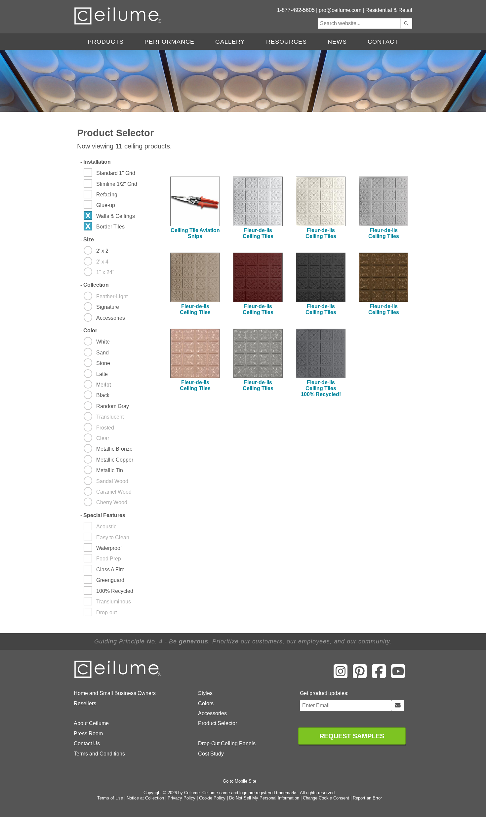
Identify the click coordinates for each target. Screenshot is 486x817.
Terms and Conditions (99, 753)
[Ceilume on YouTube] (398, 675)
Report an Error (367, 798)
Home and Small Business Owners (115, 693)
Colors (206, 703)
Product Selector (217, 723)
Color (88, 330)
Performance (169, 41)
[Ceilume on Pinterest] (360, 675)
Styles (205, 693)
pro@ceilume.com (340, 10)
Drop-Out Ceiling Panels (227, 743)
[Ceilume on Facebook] (379, 675)
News (337, 41)
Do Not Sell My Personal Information (264, 798)
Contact (383, 41)
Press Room (88, 733)
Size (87, 239)
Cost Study (211, 753)
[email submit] (398, 705)
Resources (286, 41)
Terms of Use (110, 798)
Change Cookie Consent (326, 798)
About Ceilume (91, 723)
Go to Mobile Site (239, 781)
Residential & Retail (388, 10)
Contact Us (87, 743)
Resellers (85, 703)
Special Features (102, 515)
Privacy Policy (181, 798)
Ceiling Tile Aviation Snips (195, 233)
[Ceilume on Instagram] (340, 675)
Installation (95, 162)
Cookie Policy (212, 798)
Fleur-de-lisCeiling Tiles (258, 233)
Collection (94, 285)
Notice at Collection (145, 798)
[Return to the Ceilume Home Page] (118, 676)
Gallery (230, 41)
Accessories (212, 713)
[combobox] (359, 23)
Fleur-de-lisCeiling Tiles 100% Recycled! (321, 388)
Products (106, 41)
